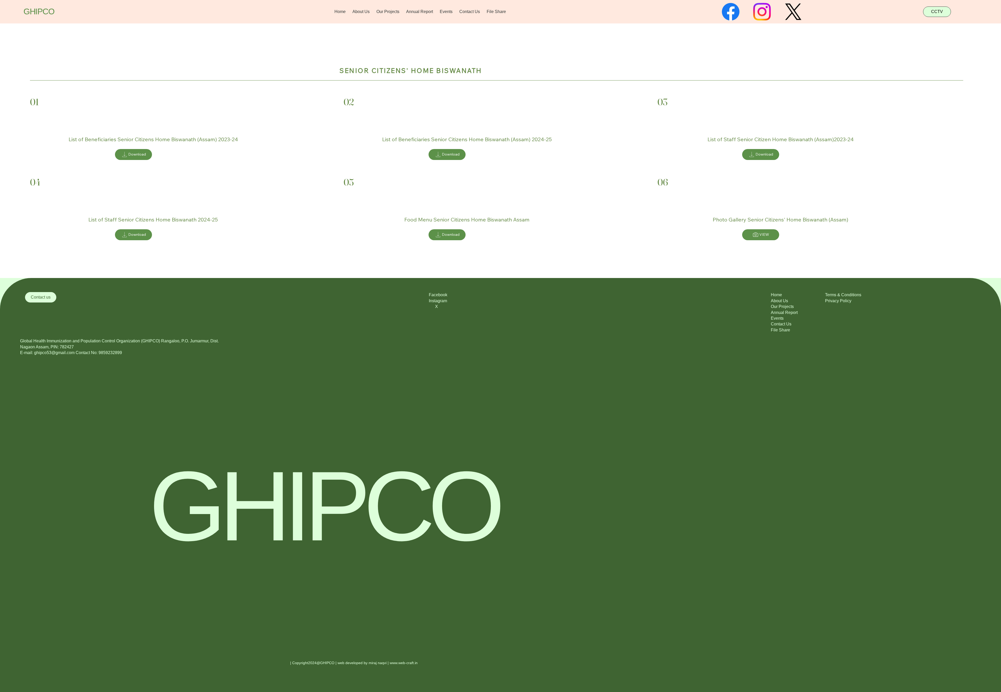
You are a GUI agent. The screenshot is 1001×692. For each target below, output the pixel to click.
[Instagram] (762, 11)
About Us (779, 301)
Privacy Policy (838, 301)
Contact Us (781, 324)
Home (776, 295)
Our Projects (782, 306)
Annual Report (784, 312)
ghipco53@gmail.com (54, 352)
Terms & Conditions (843, 295)
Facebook (438, 295)
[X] (793, 11)
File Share (780, 330)
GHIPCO (38, 11)
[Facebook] (730, 11)
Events (777, 318)
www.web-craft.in (404, 663)
